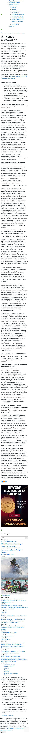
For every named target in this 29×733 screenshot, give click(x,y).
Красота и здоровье (17, 21)
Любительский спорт (17, 16)
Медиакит (6, 671)
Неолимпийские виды (18, 14)
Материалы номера (14, 2)
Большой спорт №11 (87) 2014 (18, 76)
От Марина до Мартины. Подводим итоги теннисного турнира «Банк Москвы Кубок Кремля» (12, 627)
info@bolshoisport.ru (7, 715)
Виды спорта (12, 6)
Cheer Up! (3, 612)
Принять (3, 732)
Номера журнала (13, 4)
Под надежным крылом (7, 636)
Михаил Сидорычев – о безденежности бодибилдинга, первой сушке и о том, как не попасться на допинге (13, 600)
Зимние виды (15, 12)
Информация (7, 675)
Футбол (14, 7)
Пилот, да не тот (5, 639)
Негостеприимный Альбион (8, 632)
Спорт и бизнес (16, 23)
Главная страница (6, 33)
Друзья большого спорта (16, 1)
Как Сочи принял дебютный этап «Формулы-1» (14, 615)
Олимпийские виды (17, 11)
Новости (11, 26)
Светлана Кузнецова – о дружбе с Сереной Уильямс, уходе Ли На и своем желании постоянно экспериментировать (13, 620)
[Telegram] (6, 481)
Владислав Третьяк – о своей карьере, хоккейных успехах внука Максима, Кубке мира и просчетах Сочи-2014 (14, 607)
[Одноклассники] (4, 481)
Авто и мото (15, 24)
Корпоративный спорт (18, 19)
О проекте (7, 669)
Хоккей (14, 9)
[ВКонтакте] (2, 481)
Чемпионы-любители (17, 17)
